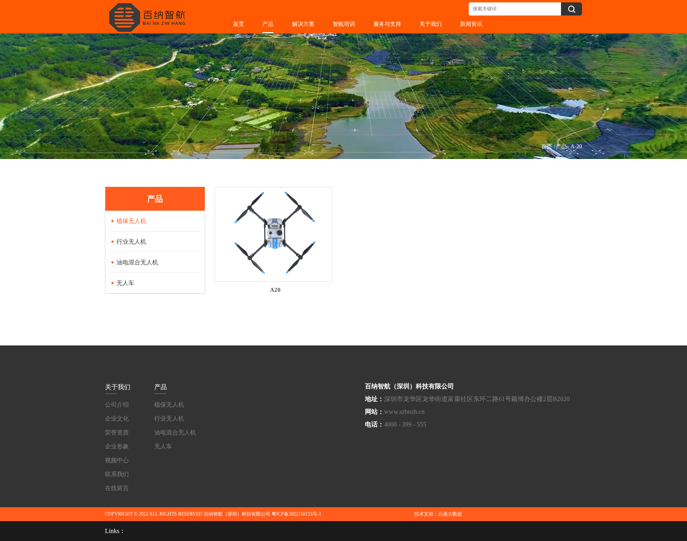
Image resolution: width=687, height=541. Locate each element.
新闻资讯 (471, 24)
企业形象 (117, 446)
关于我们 (430, 24)
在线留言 (117, 488)
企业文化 (117, 418)
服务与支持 (387, 24)
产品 (268, 24)
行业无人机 (169, 418)
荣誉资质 (117, 432)
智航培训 (344, 24)
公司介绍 (117, 404)
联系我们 (117, 474)
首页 (238, 24)
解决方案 (303, 24)
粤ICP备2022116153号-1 (296, 514)
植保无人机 (169, 404)
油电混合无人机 (175, 432)
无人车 (163, 446)
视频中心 (117, 460)
